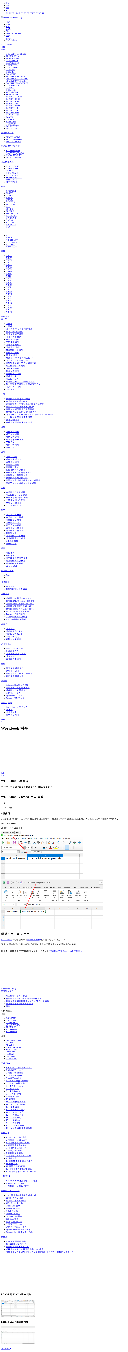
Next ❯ (13, 989)
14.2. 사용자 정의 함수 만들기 (19, 1128)
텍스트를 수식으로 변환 (16, 495)
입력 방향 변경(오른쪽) (16, 654)
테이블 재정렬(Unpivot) (16, 1200)
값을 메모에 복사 (13, 515)
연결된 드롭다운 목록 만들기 (19, 472)
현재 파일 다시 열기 (15, 668)
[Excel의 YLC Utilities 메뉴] (18, 1344)
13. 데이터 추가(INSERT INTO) (19, 1169)
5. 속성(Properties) (13, 1078)
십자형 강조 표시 (13, 659)
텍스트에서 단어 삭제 (15, 366)
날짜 (3, 427)
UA (7, 3)
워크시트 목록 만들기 (15, 561)
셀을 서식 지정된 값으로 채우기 (20, 409)
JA (10, 13)
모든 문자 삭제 (12, 339)
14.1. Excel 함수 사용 (15, 1125)
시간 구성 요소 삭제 (15, 439)
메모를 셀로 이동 (13, 522)
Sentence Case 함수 (14, 1216)
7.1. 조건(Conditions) (14, 1086)
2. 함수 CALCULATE (15, 1183)
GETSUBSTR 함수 (14, 1224)
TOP (3, 719)
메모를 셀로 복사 (13, 520)
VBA (8, 27)
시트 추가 (10, 553)
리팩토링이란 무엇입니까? (17, 1247)
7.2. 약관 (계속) (12, 1089)
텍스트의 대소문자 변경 (16, 996)
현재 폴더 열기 (12, 671)
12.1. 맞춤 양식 (12, 1107)
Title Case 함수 (12, 1219)
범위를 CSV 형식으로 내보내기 (20, 598)
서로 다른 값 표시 (14, 459)
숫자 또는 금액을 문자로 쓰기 (19, 422)
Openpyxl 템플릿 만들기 (16, 617)
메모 (3, 510)
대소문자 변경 (7, 162)
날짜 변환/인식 (12, 432)
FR (28, 13)
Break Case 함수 (13, 1214)
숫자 (3, 394)
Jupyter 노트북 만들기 (15, 614)
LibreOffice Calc (8, 833)
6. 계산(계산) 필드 (14, 1150)
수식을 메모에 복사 (14, 517)
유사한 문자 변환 (13, 374)
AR (18, 13)
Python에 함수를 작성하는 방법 (19, 1232)
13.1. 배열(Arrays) (13, 1117)
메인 (8, 22)
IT (31, 13)
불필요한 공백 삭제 (14, 350)
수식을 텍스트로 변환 (15, 492)
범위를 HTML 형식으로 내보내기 (20, 609)
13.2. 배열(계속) (13, 1120)
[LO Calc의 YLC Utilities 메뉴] (18, 1317)
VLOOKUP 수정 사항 (10, 146)
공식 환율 (10, 586)
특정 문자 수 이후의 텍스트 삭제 (20, 358)
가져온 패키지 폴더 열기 (17, 690)
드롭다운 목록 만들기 (15, 470)
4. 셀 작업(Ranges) (14, 1075)
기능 (3, 47)
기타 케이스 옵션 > (14, 337)
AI (2, 231)
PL (37, 13)
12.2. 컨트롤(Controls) (15, 1110)
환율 (3, 251)
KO (33, 13)
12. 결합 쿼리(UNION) (15, 1166)
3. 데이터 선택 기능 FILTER (18, 1186)
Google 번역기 (12, 389)
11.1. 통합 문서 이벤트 (16, 1102)
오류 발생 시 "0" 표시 (15, 500)
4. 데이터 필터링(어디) (16, 1145)
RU (7, 5)
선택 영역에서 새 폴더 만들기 (19, 673)
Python (4, 681)
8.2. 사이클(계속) (13, 1094)
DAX (8, 29)
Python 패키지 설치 (14, 695)
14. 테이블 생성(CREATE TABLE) (21, 1171)
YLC (8, 577)
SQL (8, 31)
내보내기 (5, 594)
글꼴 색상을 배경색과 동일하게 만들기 (23, 480)
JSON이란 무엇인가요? (16, 1244)
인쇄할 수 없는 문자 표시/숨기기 (20, 381)
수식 (3, 488)
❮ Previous (5, 989)
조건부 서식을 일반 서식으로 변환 (21, 483)
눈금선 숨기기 (12, 651)
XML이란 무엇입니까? (16, 1241)
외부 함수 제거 (12, 715)
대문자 (9, 324)
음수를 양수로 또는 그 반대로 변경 (21, 412)
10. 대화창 (10, 1099)
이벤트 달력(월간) (14, 634)
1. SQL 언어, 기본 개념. (16, 1137)
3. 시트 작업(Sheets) (14, 1073)
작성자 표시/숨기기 (14, 530)
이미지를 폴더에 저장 (15, 538)
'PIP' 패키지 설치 (13, 693)
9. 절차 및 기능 (12, 1096)
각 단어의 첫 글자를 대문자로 (19, 329)
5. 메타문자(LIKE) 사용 (16, 1148)
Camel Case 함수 (13, 1206)
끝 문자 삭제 (11, 355)
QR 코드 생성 (12, 541)
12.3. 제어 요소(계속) (15, 1112)
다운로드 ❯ (6, 1348)
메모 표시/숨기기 (13, 525)
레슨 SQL (5, 1133)
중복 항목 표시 (12, 462)
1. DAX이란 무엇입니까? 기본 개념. (21, 1181)
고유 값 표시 (11, 457)
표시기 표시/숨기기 (14, 528)
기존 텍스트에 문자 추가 (17, 360)
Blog (8, 36)
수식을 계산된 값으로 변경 (18, 401)
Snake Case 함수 (13, 1208)
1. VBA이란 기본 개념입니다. (19, 1067)
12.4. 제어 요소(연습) (15, 1115)
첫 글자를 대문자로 (14, 334)
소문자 (9, 326)
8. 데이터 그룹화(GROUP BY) (19, 1156)
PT (25, 13)
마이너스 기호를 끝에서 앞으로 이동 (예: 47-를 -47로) (29, 414)
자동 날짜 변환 (12, 434)
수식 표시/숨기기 (13, 503)
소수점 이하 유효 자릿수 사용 (19, 417)
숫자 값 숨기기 (12, 420)
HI (16, 13)
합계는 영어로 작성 (14, 1198)
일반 (3, 49)
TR (43, 13)
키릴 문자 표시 (12, 371)
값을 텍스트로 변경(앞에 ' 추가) (20, 406)
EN (7, 8)
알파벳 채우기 (12, 376)
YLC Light (54, 951)
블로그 (4, 1237)
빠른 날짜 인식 (12, 437)
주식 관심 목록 (12, 636)
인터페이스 (6, 644)
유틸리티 (5, 316)
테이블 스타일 (7, 571)
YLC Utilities (11, 40)
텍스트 (4, 319)
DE (13, 13)
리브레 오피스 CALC (10, 1191)
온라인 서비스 (7, 991)
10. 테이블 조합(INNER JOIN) (19, 1161)
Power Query (6, 703)
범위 (3, 452)
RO (39, 13)
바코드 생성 (11, 544)
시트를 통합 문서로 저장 (17, 558)
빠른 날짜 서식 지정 (15, 445)
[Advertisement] (19, 752)
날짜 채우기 (11, 447)
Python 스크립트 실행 (15, 698)
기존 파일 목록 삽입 (15, 676)
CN (22, 13)
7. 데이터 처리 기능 (14, 1153)
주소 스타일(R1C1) (14, 648)
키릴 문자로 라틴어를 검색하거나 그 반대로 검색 (27, 1001)
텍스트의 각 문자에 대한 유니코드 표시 (23, 384)
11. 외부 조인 (12, 1164)
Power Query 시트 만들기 (17, 707)
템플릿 (4, 624)
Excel (8, 24)
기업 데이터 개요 (13, 639)
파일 (3, 663)
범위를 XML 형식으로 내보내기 (20, 601)
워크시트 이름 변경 (14, 563)
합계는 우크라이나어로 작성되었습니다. (24, 998)
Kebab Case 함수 (13, 1211)
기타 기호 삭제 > (13, 345)
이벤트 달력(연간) (14, 631)
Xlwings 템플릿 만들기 (16, 619)
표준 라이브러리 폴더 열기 (18, 688)
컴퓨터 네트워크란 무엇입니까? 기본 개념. (24, 1249)
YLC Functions (64, 951)
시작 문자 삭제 (12, 353)
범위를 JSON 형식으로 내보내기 (20, 603)
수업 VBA (5, 1063)
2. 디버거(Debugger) (14, 1070)
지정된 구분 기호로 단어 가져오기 (21, 363)
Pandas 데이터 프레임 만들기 (18, 611)
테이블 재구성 (12, 467)
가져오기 (5, 582)
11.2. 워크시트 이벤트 (15, 1104)
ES (7, 13)
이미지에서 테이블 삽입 (16, 589)
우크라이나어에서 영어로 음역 (19, 1004)
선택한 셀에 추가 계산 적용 (18, 399)
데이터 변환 (11, 712)
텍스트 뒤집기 (12, 379)
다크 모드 (10, 656)
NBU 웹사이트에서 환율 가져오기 (21, 1195)
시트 (3, 548)
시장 (3, 186)
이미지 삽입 (11, 533)
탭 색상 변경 (11, 566)
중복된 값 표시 (12, 464)
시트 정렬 (10, 555)
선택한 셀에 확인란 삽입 (17, 475)
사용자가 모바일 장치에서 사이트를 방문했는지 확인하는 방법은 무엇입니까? (40, 1252)
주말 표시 (10, 442)
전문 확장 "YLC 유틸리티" (17, 1227)
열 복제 (9, 710)
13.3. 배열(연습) (13, 1123)
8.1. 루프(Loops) (13, 1091)
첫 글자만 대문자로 (14, 331)
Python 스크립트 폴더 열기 (17, 685)
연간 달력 (10, 629)
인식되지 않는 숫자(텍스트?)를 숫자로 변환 (25, 404)
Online (8, 38)
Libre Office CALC (14, 33)
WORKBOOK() (34, 939)
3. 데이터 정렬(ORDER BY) (18, 1142)
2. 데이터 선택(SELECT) (16, 1140)
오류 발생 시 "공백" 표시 (17, 497)
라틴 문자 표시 (12, 368)
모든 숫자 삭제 (12, 342)
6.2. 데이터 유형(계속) (15, 1083)
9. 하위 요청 (11, 1158)
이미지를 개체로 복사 (15, 536)
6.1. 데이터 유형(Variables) (17, 1081)
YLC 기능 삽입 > (13, 505)
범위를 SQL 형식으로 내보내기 (19, 606)
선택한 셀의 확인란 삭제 (17, 478)
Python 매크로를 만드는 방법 (18, 1229)
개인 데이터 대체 (13, 387)
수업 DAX (5, 1176)
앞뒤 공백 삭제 (12, 347)
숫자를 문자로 (7, 133)
